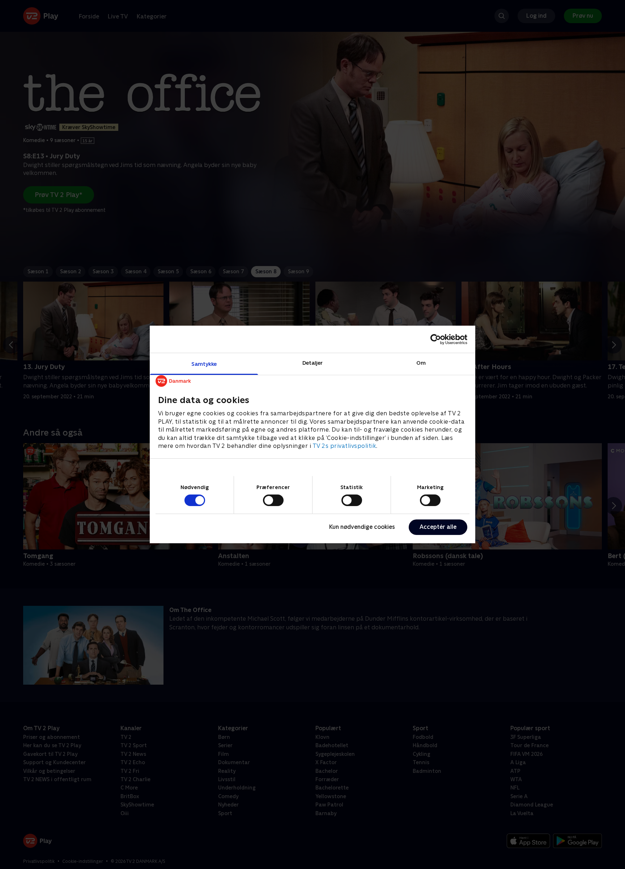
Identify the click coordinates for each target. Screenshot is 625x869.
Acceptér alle (438, 526)
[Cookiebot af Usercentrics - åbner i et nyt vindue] (435, 339)
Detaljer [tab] (312, 363)
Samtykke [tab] (204, 364)
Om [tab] (421, 363)
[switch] (273, 500)
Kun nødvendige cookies (362, 526)
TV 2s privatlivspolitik (344, 445)
